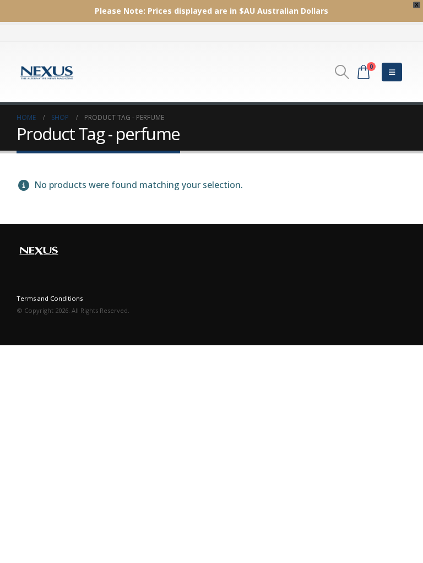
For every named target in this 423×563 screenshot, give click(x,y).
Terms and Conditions (50, 298)
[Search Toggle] (342, 72)
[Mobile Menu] (392, 72)
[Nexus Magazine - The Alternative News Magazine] (47, 72)
